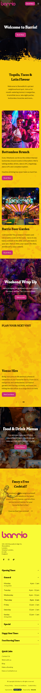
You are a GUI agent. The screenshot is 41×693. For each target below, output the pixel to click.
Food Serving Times (10, 640)
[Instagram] (8, 559)
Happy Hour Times (10, 633)
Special (7, 624)
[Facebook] (3, 559)
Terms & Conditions (20, 685)
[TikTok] (13, 559)
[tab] (17, 402)
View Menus (20, 447)
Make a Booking (7, 667)
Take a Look (20, 297)
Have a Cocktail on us (9, 671)
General (7, 577)
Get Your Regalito (10, 398)
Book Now (30, 4)
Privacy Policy (9, 685)
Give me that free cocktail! (18, 511)
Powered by (26, 690)
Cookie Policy (32, 685)
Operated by (9, 690)
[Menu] (38, 3)
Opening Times (8, 570)
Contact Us (6, 656)
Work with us (6, 660)
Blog (3, 663)
